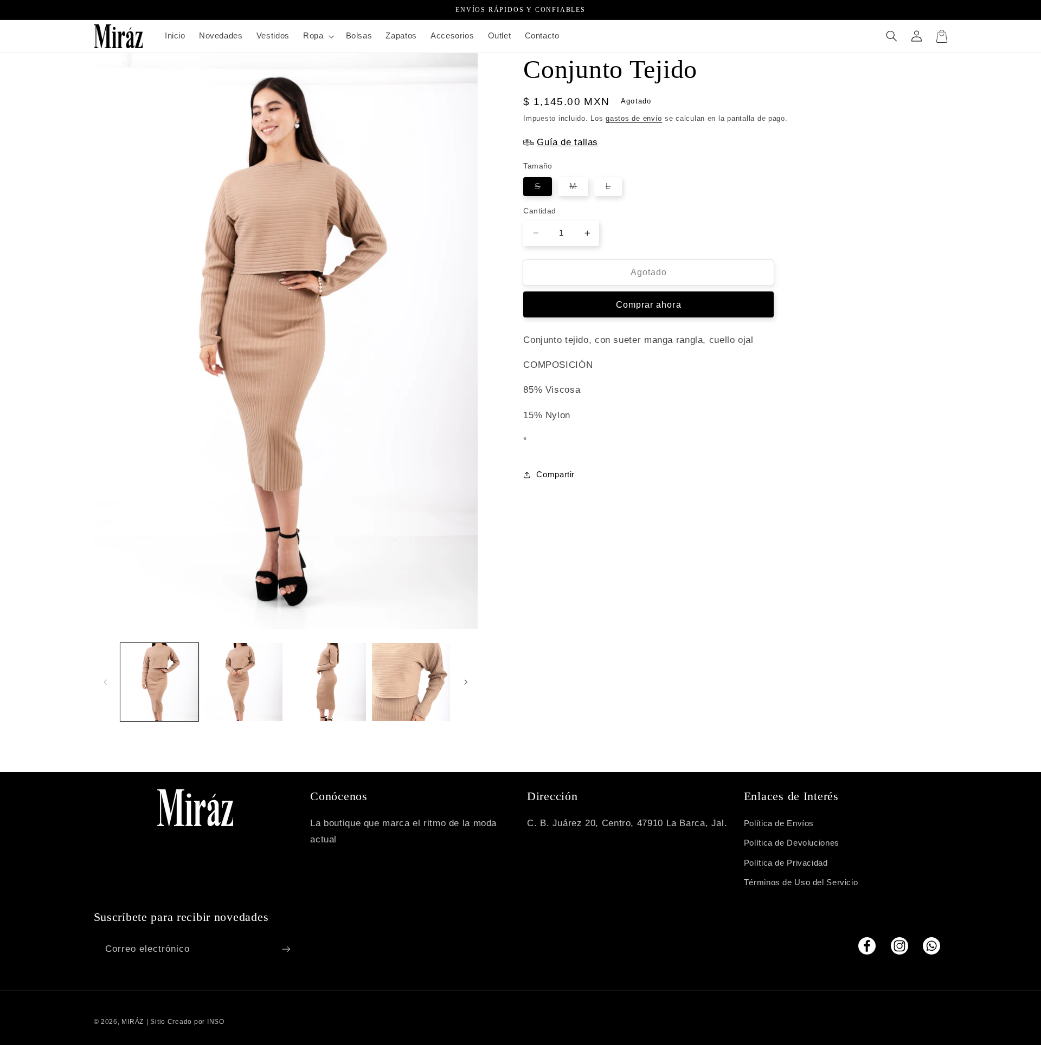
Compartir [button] (555, 474)
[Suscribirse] (285, 949)
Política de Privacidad (786, 863)
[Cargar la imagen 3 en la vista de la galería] (327, 682)
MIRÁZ (132, 1021)
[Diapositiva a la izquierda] (106, 682)
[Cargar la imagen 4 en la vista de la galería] (411, 682)
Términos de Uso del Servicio (801, 882)
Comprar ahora (649, 304)
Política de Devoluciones (791, 843)
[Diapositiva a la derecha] (466, 682)
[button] (317, 36)
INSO (215, 1021)
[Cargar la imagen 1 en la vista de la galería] (159, 682)
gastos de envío (634, 118)
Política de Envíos (779, 823)
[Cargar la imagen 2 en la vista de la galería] (243, 682)
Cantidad (539, 211)
